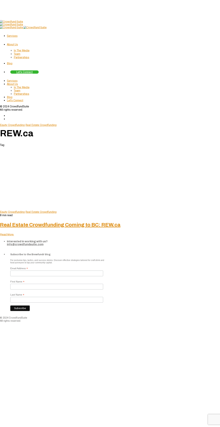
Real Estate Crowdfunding (41, 125)
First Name (17, 281)
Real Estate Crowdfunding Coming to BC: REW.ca (60, 225)
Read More (7, 234)
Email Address (19, 268)
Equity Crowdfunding (12, 125)
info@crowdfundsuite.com (25, 244)
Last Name (17, 294)
